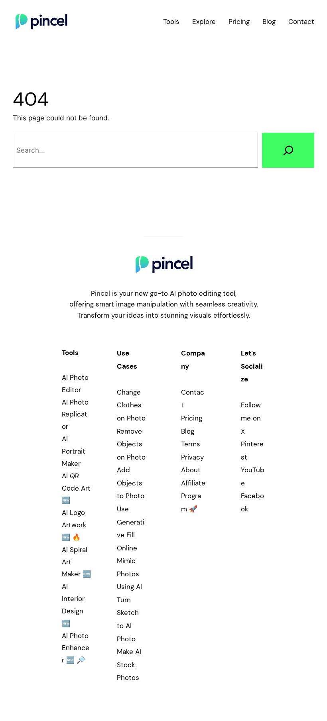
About (191, 470)
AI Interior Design (73, 598)
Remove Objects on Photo (131, 444)
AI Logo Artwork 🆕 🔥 (74, 525)
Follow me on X (251, 418)
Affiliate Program (193, 496)
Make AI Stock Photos (129, 664)
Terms (190, 444)
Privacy (192, 457)
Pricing (191, 418)
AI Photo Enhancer (75, 648)
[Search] (288, 150)
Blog (187, 431)
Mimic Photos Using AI (129, 573)
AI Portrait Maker (73, 451)
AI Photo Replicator (75, 414)
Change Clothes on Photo (131, 405)
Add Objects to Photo (130, 483)
